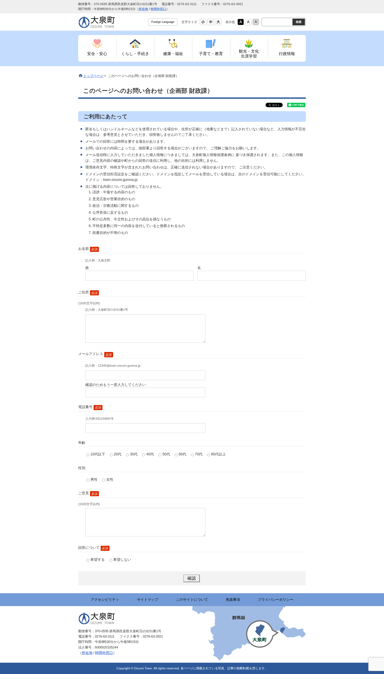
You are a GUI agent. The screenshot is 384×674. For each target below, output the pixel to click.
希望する (97, 559)
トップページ (93, 76)
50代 (166, 454)
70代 (198, 454)
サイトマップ (147, 599)
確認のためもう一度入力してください (115, 385)
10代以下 (97, 454)
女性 (109, 479)
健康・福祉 (173, 53)
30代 (134, 454)
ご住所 (88, 292)
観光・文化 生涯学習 (249, 53)
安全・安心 (97, 53)
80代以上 (218, 454)
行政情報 (287, 53)
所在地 (143, 9)
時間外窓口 (158, 9)
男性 (94, 479)
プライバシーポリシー (275, 599)
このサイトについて (192, 599)
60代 (182, 454)
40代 (150, 454)
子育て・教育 (211, 53)
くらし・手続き (135, 53)
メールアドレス (95, 354)
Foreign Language (162, 22)
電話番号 (89, 407)
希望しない (122, 559)
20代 (117, 454)
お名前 (88, 249)
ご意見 (88, 493)
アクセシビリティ (105, 599)
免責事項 (233, 599)
